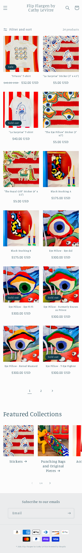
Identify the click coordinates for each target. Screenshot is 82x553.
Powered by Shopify (57, 546)
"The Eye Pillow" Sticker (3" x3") (61, 134)
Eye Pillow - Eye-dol (61, 250)
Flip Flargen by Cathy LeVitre (35, 546)
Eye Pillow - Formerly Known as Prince (61, 308)
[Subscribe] (69, 513)
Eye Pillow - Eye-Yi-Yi (21, 306)
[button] (5, 7)
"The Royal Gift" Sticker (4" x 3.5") (21, 193)
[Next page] (52, 390)
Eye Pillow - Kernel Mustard (21, 366)
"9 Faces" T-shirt (21, 76)
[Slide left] (32, 483)
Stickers (16, 461)
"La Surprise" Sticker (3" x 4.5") (61, 76)
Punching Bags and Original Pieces (53, 466)
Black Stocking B (21, 250)
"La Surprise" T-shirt (21, 132)
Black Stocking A (61, 191)
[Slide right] (50, 483)
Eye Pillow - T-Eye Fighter (61, 366)
